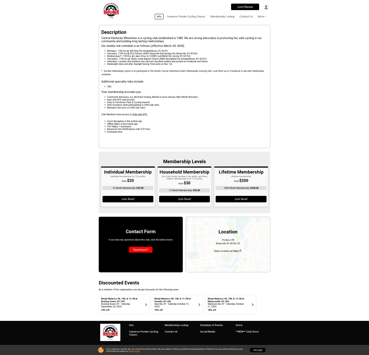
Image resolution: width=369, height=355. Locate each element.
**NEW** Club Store (247, 331)
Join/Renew (245, 7)
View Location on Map (226, 251)
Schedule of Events (211, 325)
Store (239, 325)
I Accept (257, 350)
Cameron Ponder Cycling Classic (186, 16)
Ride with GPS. (140, 114)
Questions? (140, 249)
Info (159, 16)
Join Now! (128, 199)
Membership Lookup (222, 16)
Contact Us (246, 16)
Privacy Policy (134, 351)
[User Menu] (266, 7)
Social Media (207, 331)
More (261, 16)
